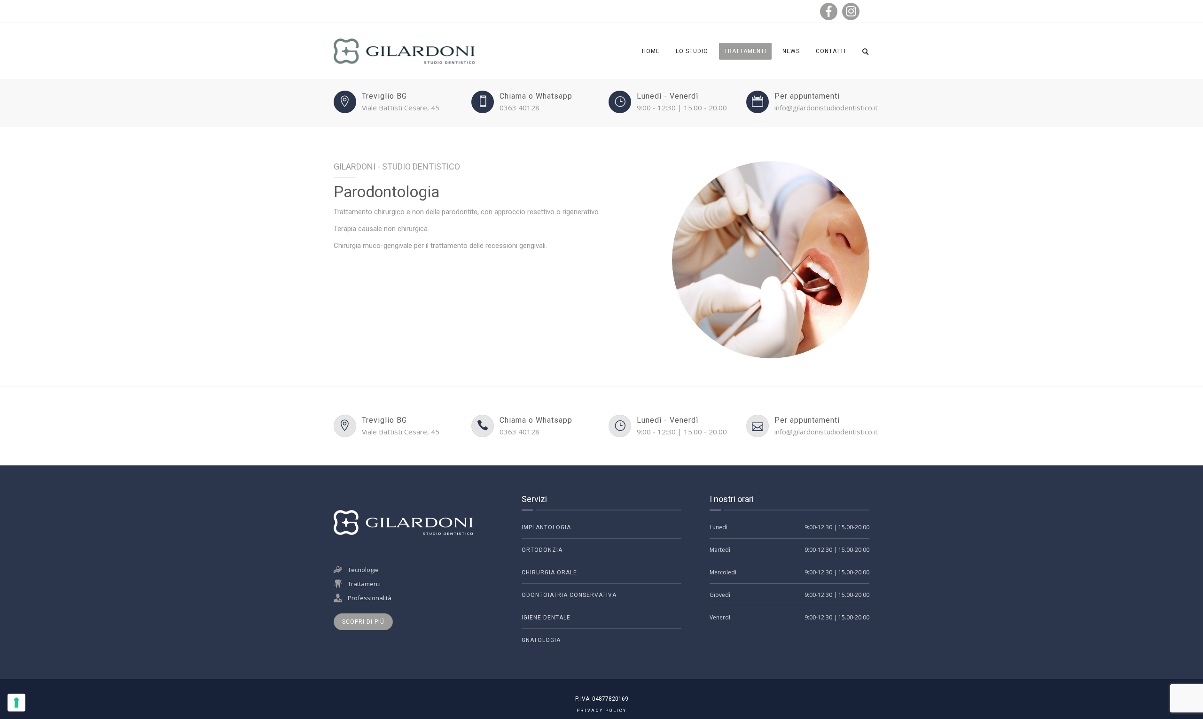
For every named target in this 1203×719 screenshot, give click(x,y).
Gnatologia (541, 640)
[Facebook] (828, 11)
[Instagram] (850, 11)
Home (651, 51)
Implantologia (546, 527)
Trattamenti (745, 51)
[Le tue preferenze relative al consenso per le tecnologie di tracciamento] (16, 702)
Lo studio (692, 51)
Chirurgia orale (549, 572)
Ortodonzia (542, 550)
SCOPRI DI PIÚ (363, 621)
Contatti (831, 51)
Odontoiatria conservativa (569, 595)
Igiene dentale (546, 617)
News (791, 51)
